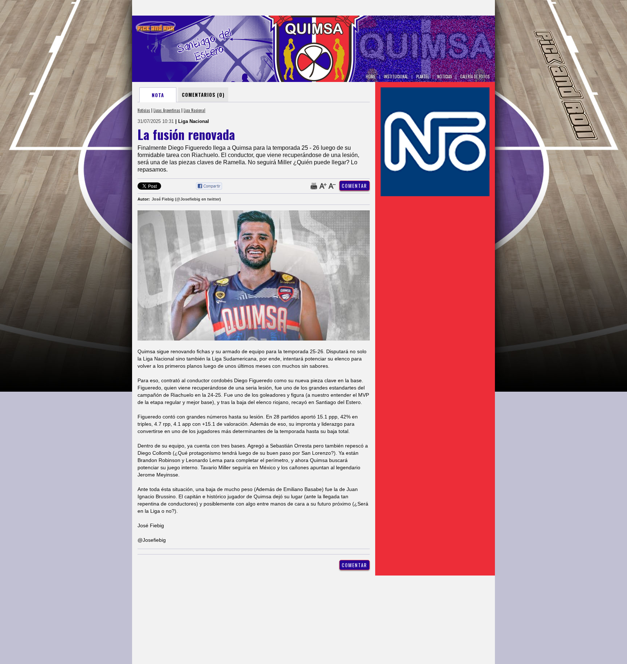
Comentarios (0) (203, 94)
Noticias (144, 110)
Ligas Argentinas (166, 110)
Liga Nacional (194, 110)
